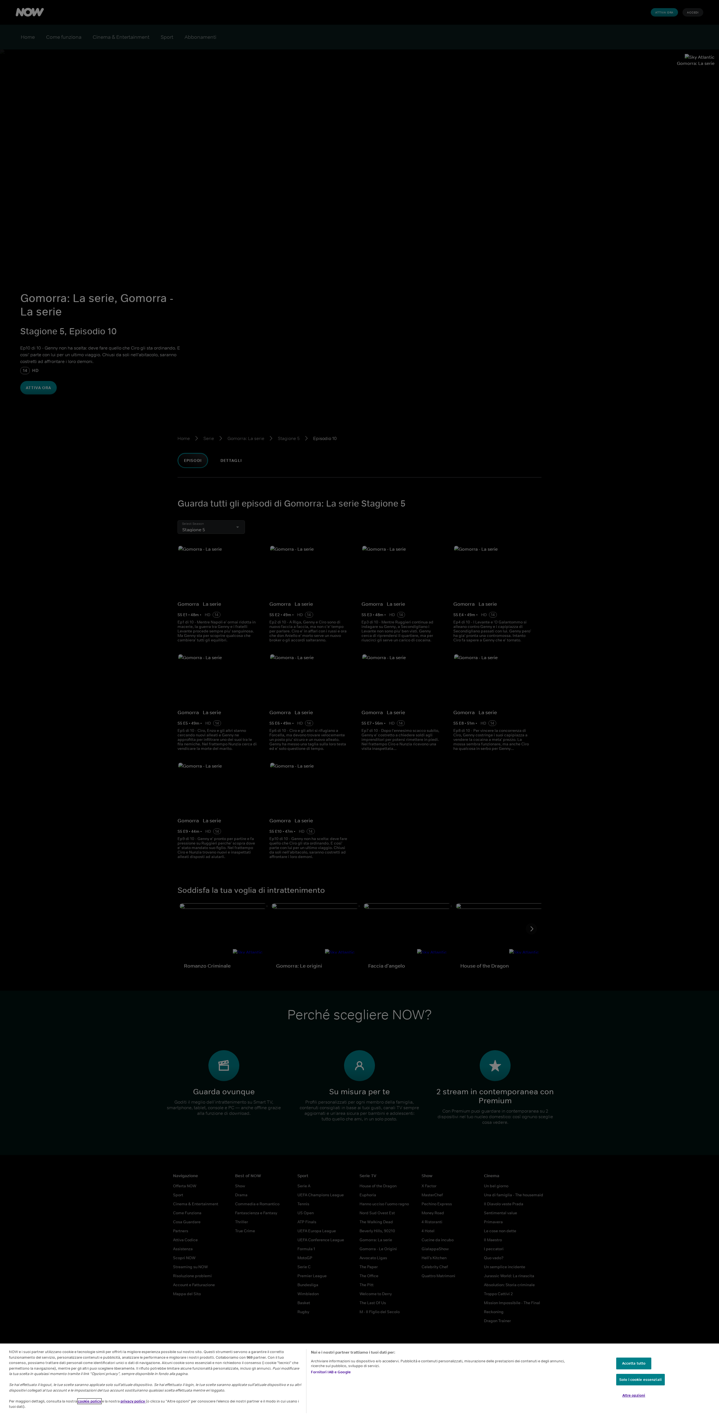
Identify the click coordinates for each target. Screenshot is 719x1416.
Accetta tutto (634, 1363)
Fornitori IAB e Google (331, 1372)
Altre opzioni (633, 1395)
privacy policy (133, 1401)
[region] (359, 1380)
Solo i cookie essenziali (640, 1379)
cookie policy (89, 1401)
